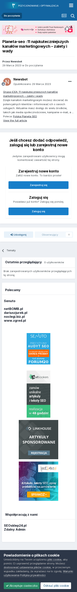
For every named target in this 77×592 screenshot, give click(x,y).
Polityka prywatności (33, 575)
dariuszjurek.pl (15, 313)
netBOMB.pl (13, 309)
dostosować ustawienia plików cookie (27, 567)
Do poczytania (34, 65)
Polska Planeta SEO (25, 116)
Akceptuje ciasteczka (23, 585)
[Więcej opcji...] (70, 81)
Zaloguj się (38, 211)
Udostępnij (19, 234)
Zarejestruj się (38, 185)
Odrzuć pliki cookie (56, 585)
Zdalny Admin (14, 529)
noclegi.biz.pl (14, 317)
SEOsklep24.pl (15, 525)
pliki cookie (54, 559)
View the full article (15, 120)
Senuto (9, 301)
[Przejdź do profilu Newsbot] (7, 82)
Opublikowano (32, 84)
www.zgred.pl (15, 320)
